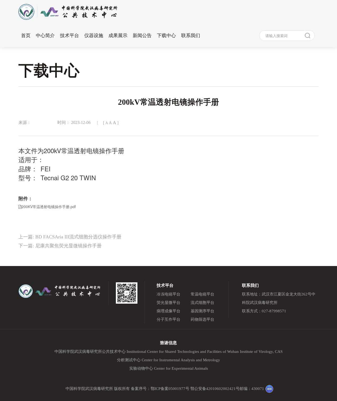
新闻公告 (142, 35)
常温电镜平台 (202, 294)
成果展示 (117, 35)
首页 (26, 35)
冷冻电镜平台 (168, 294)
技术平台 (69, 35)
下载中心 (166, 35)
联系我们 (190, 35)
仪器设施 (93, 35)
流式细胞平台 (202, 302)
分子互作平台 (168, 319)
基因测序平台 (202, 311)
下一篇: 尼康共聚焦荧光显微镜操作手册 (60, 245)
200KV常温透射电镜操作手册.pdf (49, 206)
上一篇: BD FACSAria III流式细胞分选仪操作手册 (69, 236)
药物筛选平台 (202, 319)
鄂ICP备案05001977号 (170, 389)
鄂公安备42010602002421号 (215, 389)
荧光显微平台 (168, 302)
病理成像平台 (168, 311)
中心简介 (45, 35)
